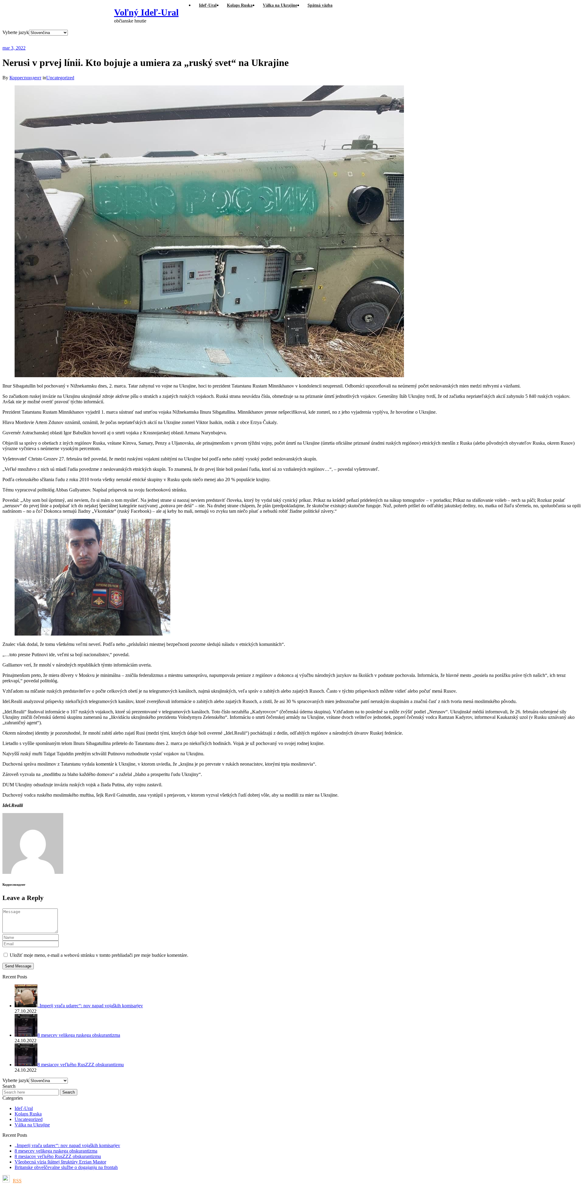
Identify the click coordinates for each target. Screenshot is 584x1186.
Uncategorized (60, 77)
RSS (17, 1180)
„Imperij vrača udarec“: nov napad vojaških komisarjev (67, 1145)
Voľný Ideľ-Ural (146, 12)
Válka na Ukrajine (32, 1124)
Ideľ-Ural (24, 1108)
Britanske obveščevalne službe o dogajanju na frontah (66, 1167)
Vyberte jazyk (15, 32)
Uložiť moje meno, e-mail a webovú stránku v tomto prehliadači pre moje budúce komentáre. (99, 955)
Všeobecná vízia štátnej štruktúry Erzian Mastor (60, 1161)
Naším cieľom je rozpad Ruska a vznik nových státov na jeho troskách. (122, 40)
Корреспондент (25, 77)
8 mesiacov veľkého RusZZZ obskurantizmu (58, 1156)
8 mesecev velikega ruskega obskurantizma (56, 1150)
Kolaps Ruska (28, 1113)
